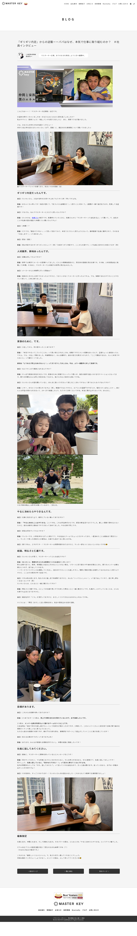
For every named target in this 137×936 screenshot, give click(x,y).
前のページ (34, 871)
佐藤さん (35, 218)
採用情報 (98, 4)
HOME (66, 4)
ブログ (114, 4)
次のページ (103, 871)
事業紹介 (82, 4)
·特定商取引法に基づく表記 (76, 918)
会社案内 (73, 4)
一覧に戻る (68, 871)
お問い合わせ (123, 4)
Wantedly (106, 4)
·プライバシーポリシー (59, 918)
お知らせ (90, 4)
